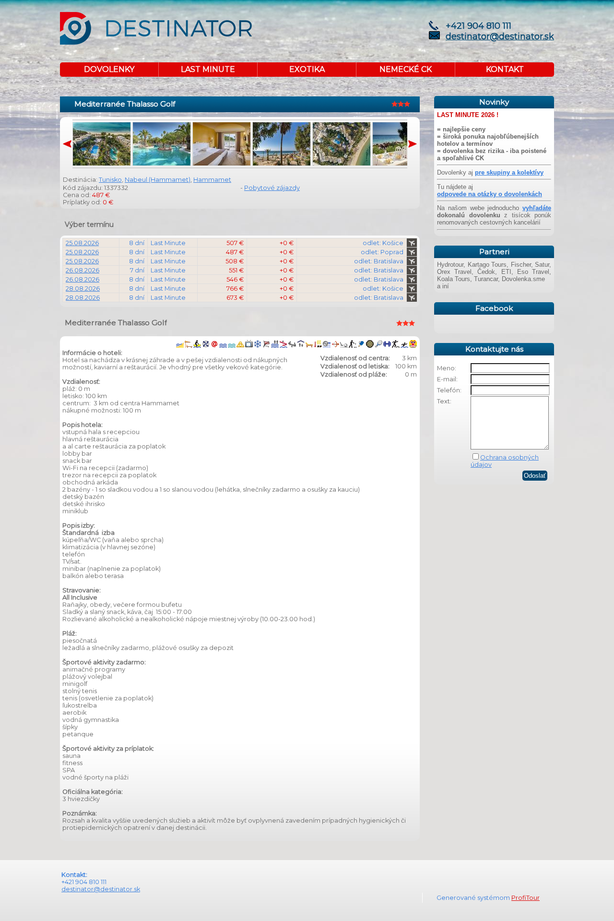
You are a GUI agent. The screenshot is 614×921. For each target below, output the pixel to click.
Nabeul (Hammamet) (157, 179)
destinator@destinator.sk (500, 36)
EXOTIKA (307, 69)
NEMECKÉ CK (405, 69)
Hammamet (212, 179)
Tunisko (110, 179)
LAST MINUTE (208, 69)
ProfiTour (525, 897)
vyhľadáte (536, 208)
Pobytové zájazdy (272, 187)
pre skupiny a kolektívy (509, 172)
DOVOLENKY (109, 69)
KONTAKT (505, 69)
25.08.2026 (82, 243)
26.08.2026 (82, 270)
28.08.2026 (83, 288)
